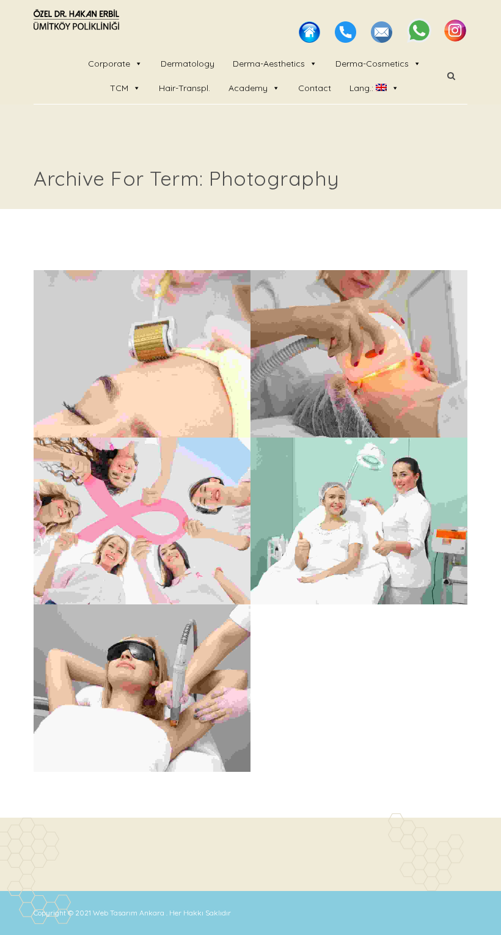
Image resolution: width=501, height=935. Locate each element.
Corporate (109, 63)
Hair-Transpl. (184, 88)
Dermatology (187, 63)
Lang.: (362, 88)
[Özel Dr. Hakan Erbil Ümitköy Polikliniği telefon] (347, 39)
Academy (248, 88)
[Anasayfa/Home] (311, 39)
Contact (314, 88)
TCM (119, 88)
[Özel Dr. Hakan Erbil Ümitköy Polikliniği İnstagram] (455, 39)
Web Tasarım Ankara (129, 912)
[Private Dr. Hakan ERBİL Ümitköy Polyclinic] (76, 21)
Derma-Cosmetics (372, 63)
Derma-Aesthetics (269, 63)
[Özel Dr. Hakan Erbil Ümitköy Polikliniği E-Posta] (383, 39)
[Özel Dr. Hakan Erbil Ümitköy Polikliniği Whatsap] (420, 39)
